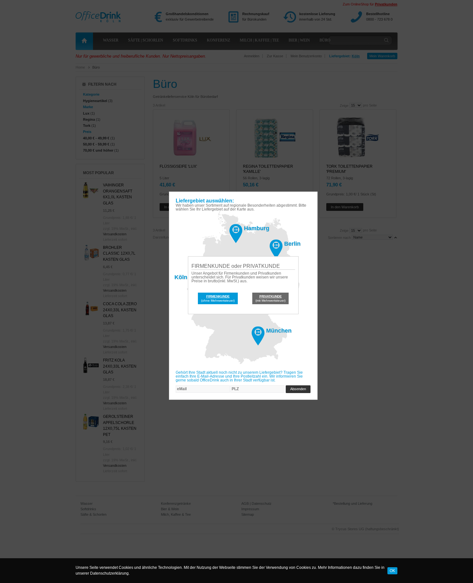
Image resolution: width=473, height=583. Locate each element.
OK (392, 570)
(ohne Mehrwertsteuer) (218, 298)
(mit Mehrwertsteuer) (270, 298)
